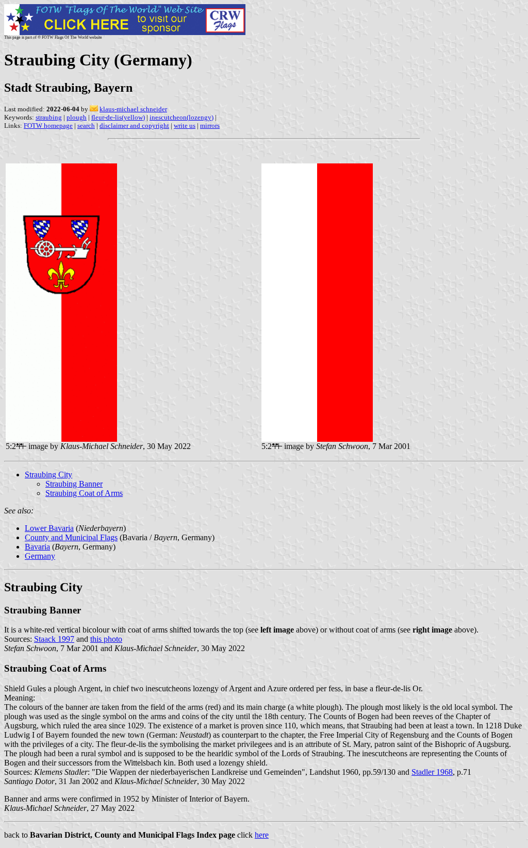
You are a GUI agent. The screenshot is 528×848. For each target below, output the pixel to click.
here (262, 834)
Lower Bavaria (49, 528)
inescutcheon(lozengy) (181, 117)
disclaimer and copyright (134, 125)
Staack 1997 (54, 639)
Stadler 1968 (432, 772)
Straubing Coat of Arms (84, 493)
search (86, 125)
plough (77, 117)
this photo (106, 639)
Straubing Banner (74, 483)
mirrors (210, 125)
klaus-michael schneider (133, 109)
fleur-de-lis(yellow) (118, 117)
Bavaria (37, 546)
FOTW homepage (48, 125)
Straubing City (48, 474)
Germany (40, 556)
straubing (49, 117)
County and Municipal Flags (71, 537)
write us (184, 125)
